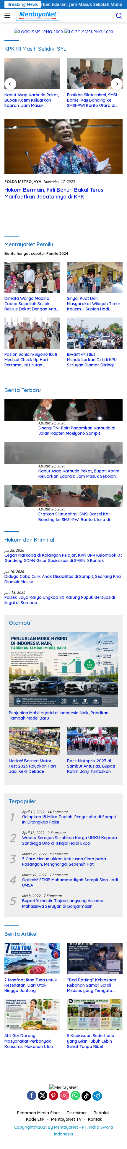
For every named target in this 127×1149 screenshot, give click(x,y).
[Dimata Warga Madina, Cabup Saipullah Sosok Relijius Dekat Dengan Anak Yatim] (32, 277)
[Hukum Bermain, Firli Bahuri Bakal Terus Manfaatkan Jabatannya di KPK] (63, 146)
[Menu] (8, 16)
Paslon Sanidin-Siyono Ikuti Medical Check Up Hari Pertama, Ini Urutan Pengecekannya (30, 360)
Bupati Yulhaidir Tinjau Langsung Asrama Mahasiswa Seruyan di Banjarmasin (62, 903)
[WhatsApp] (75, 1096)
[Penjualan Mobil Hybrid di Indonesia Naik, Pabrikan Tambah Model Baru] (63, 669)
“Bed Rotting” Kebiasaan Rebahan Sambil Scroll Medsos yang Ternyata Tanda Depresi (91, 985)
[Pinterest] (53, 1096)
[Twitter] (42, 1096)
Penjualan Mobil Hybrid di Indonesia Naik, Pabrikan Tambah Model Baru (58, 715)
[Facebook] (31, 1096)
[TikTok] (86, 1096)
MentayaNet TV (66, 1119)
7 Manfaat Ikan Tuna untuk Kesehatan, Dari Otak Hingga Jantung (30, 985)
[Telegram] (97, 1096)
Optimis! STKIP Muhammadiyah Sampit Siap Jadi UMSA (70, 882)
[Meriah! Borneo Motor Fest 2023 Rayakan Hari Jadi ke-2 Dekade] (34, 741)
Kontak (95, 1119)
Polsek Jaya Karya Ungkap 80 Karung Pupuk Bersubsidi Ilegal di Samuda (59, 600)
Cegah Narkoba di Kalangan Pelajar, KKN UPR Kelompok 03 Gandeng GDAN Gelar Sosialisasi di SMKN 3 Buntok (63, 558)
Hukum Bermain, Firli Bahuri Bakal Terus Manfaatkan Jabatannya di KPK (53, 193)
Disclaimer (77, 1112)
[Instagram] (64, 1096)
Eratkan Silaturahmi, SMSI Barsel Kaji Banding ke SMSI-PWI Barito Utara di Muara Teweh (92, 100)
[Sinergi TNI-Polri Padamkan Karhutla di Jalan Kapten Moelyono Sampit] (63, 410)
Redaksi (101, 1112)
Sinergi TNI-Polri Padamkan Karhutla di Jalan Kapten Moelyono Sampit (76, 430)
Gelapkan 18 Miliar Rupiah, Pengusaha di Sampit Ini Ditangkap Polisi (69, 819)
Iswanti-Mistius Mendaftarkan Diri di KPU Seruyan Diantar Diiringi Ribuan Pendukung (92, 360)
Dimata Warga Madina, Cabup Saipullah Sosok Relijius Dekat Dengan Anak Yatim (31, 304)
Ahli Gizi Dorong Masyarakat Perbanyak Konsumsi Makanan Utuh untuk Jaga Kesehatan (28, 1041)
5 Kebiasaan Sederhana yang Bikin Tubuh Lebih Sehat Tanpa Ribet (90, 1041)
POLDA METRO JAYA (22, 181)
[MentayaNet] (36, 16)
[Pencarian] (119, 16)
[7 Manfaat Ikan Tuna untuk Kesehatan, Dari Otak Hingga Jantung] (32, 958)
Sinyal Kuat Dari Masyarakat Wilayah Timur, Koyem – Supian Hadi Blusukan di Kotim (94, 304)
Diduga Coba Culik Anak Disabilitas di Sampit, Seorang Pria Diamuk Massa (62, 579)
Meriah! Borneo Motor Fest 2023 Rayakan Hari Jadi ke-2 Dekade (32, 766)
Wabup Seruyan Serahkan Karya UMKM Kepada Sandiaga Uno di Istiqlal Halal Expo (69, 840)
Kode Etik (35, 1119)
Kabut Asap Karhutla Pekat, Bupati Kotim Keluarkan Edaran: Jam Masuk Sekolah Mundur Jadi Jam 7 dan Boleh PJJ (31, 100)
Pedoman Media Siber (38, 1112)
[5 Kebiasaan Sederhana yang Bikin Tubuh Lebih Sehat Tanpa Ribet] (95, 1014)
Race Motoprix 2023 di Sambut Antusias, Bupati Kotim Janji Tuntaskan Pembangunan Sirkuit (91, 766)
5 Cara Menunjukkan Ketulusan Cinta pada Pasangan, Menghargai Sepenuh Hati (64, 861)
